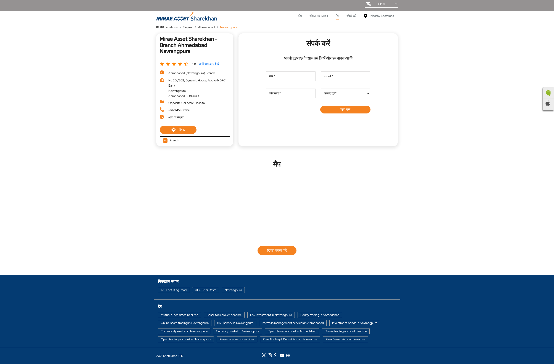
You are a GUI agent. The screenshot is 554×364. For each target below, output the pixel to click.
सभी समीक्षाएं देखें (209, 63)
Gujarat (188, 27)
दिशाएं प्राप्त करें (277, 250)
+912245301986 (179, 110)
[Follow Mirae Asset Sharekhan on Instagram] (271, 356)
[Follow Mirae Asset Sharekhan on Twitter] (265, 356)
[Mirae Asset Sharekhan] (186, 16)
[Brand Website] (289, 356)
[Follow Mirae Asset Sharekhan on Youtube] (283, 356)
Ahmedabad (206, 27)
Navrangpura (233, 290)
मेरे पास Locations (166, 27)
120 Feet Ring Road (174, 290)
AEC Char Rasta (205, 290)
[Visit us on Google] (277, 356)
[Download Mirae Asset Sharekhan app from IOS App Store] (548, 103)
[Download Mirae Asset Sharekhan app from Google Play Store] (548, 93)
